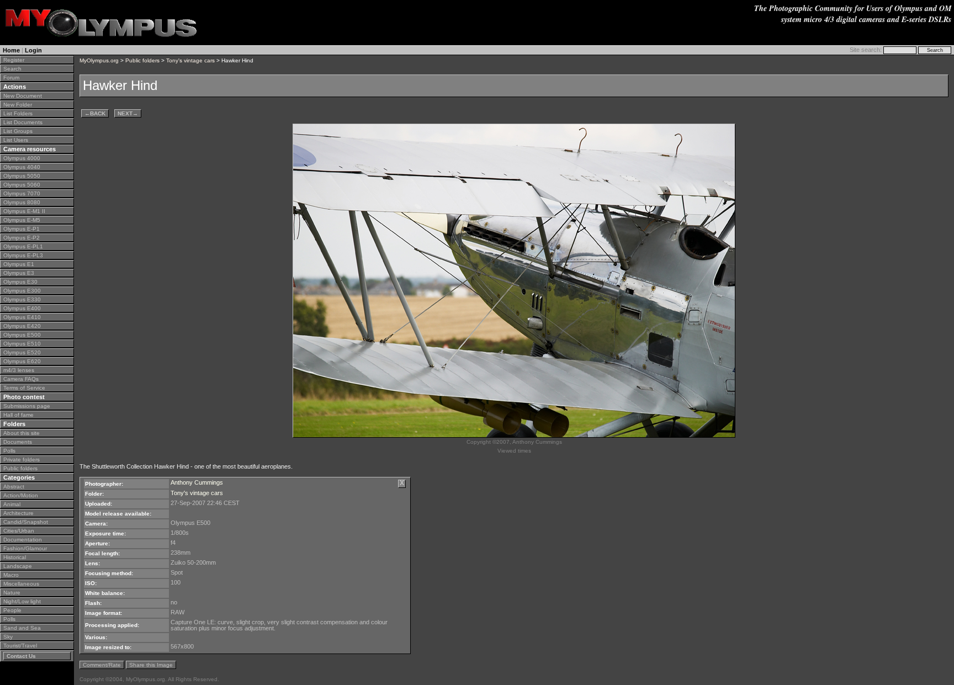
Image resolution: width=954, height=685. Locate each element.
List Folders (18, 113)
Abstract (13, 487)
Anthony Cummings (197, 482)
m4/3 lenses (18, 370)
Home (11, 50)
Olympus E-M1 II (24, 211)
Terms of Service (24, 388)
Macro (11, 575)
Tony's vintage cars (190, 60)
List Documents (23, 122)
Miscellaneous (21, 584)
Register (13, 60)
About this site (21, 433)
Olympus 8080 (21, 202)
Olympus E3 (18, 273)
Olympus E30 (20, 282)
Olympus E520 (22, 352)
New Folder (17, 105)
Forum (11, 78)
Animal (11, 504)
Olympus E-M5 (21, 220)
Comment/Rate (102, 665)
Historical (14, 557)
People (12, 610)
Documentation (22, 540)
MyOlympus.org (99, 60)
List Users (15, 140)
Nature (11, 593)
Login (33, 50)
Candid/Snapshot (25, 522)
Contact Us (21, 656)
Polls (9, 451)
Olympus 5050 (21, 176)
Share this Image (151, 665)
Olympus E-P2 (21, 238)
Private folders (21, 459)
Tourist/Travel (20, 645)
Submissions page (26, 406)
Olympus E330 (22, 299)
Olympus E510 (22, 344)
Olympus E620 (22, 361)
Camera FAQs (21, 379)
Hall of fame (18, 415)
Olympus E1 (18, 264)
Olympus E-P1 (21, 229)
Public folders (20, 468)
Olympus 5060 (21, 185)
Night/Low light (22, 601)
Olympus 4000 (21, 158)
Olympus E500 (22, 335)
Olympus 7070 (21, 193)
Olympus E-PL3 (23, 255)
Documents (17, 442)
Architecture (18, 513)
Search (12, 69)
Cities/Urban (18, 531)
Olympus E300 (22, 291)
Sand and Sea (22, 628)
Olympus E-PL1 (23, 246)
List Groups (18, 131)
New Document (22, 96)
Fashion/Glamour (25, 548)
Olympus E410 (22, 317)
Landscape (17, 566)
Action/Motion (20, 495)
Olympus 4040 (21, 167)
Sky (8, 637)
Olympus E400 (22, 308)
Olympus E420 (22, 326)
